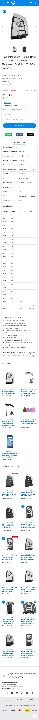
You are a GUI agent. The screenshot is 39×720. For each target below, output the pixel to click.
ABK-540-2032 (29, 196)
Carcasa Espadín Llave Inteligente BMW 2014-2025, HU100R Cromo (28, 391)
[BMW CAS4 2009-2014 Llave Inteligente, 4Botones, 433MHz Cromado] (10, 544)
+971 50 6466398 (15, 677)
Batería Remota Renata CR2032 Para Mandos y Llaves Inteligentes (9, 455)
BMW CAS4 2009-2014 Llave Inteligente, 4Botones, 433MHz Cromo (28, 557)
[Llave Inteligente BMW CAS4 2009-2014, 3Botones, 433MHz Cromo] (10, 640)
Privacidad (19, 702)
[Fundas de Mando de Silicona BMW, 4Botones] (29, 410)
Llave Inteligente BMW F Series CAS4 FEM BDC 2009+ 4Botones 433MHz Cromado (29, 589)
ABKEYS (22, 705)
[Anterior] (3, 26)
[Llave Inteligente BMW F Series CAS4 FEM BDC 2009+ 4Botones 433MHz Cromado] (29, 576)
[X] (17, 693)
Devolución (7, 702)
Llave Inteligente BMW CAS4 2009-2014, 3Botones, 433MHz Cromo (9, 653)
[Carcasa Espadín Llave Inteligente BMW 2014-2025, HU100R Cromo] (29, 378)
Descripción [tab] (19, 142)
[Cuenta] (31, 3)
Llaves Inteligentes (15, 78)
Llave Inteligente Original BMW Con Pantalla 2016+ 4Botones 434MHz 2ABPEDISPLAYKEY (8, 621)
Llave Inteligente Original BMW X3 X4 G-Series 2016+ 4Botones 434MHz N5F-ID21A (9, 494)
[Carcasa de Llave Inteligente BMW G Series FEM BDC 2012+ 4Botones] (10, 378)
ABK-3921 (28, 182)
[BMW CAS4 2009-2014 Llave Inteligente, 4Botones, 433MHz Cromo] (29, 544)
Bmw (9, 81)
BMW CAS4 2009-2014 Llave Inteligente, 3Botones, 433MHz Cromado (28, 653)
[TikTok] (22, 693)
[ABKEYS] (11, 4)
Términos (31, 702)
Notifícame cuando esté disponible (14, 110)
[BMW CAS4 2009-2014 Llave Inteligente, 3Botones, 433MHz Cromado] (29, 640)
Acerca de (19, 699)
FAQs (31, 699)
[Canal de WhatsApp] (32, 693)
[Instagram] (27, 693)
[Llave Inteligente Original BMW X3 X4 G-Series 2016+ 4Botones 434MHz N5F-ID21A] (10, 480)
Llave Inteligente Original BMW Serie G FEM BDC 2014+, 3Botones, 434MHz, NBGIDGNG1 (9, 526)
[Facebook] (7, 693)
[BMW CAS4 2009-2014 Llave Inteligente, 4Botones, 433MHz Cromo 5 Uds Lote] (29, 608)
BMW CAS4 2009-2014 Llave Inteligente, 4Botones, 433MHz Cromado (9, 557)
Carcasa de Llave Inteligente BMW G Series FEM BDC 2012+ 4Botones (9, 391)
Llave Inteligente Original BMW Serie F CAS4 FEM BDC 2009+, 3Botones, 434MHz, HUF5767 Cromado (28, 526)
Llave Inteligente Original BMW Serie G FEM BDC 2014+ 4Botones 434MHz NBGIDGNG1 (28, 494)
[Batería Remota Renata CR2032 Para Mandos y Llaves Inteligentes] (10, 441)
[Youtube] (12, 693)
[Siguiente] (37, 26)
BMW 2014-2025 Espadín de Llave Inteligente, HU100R (8, 423)
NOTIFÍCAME (19, 125)
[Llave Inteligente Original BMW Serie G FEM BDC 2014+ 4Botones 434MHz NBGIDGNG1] (29, 480)
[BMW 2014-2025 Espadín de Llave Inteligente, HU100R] (10, 410)
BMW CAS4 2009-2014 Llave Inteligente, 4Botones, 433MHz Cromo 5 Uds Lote (28, 621)
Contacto (7, 699)
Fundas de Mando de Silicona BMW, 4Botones (29, 422)
